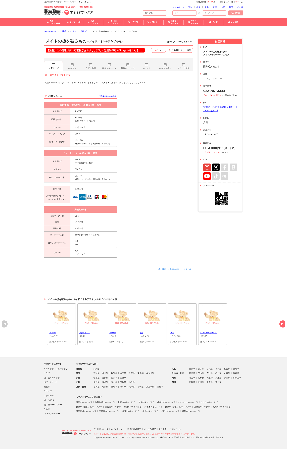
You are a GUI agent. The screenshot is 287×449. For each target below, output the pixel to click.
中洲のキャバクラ (150, 411)
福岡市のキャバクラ (131, 411)
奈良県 (227, 377)
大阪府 (210, 377)
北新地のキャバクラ (127, 402)
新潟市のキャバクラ (133, 406)
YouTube (207, 176)
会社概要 (163, 429)
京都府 (201, 377)
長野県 (236, 373)
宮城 (190, 7)
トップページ (178, 7)
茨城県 (96, 373)
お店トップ (53, 68)
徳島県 (192, 382)
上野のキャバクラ (202, 406)
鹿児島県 (150, 386)
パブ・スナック (51, 382)
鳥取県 (96, 382)
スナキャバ (49, 395)
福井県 (218, 373)
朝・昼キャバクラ (52, 377)
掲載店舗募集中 (134, 429)
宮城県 (63, 31)
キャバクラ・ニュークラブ (56, 368)
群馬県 (114, 373)
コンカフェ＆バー (52, 413)
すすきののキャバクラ (188, 402)
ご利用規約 (99, 429)
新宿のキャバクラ (84, 402)
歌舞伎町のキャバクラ (105, 402)
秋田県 (218, 368)
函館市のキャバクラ (191, 411)
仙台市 (73, 31)
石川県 (210, 373)
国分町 (84, 31)
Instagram (207, 167)
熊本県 (123, 386)
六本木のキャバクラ (153, 406)
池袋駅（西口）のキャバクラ (89, 406)
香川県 (201, 382)
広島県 (123, 382)
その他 (240, 7)
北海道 (96, 368)
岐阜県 (96, 377)
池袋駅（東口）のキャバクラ (178, 406)
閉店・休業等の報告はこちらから (177, 269)
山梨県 (227, 373)
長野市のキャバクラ (170, 411)
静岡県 (105, 377)
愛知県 (114, 377)
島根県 (105, 382)
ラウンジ (48, 391)
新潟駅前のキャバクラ (86, 411)
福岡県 (96, 386)
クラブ (47, 373)
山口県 (132, 382)
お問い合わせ (176, 429)
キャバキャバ (50, 31)
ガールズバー (50, 400)
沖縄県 (160, 386)
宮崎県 (141, 386)
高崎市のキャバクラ (222, 406)
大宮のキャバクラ (113, 406)
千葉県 (132, 373)
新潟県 (192, 373)
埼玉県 (123, 373)
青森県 (192, 368)
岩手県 (201, 368)
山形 (223, 7)
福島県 (236, 368)
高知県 (218, 382)
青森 (215, 7)
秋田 (231, 7)
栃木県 (105, 373)
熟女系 (47, 386)
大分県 (132, 386)
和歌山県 (237, 377)
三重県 (123, 377)
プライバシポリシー (115, 429)
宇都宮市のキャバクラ (109, 411)
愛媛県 (210, 382)
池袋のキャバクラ (146, 402)
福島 (198, 7)
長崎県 (114, 386)
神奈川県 (150, 373)
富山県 (201, 373)
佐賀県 (105, 386)
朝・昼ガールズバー (53, 404)
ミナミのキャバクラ (210, 402)
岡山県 (114, 382)
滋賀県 (192, 377)
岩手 (207, 7)
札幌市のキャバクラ (166, 402)
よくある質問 (150, 429)
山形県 (227, 368)
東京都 (141, 373)
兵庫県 (218, 377)
